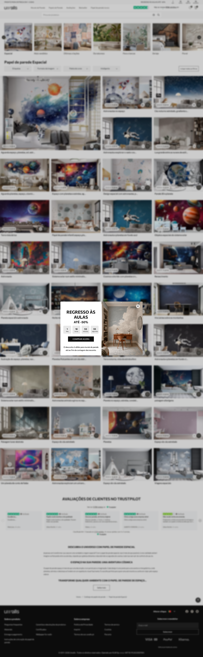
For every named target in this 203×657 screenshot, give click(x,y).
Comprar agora (81, 339)
